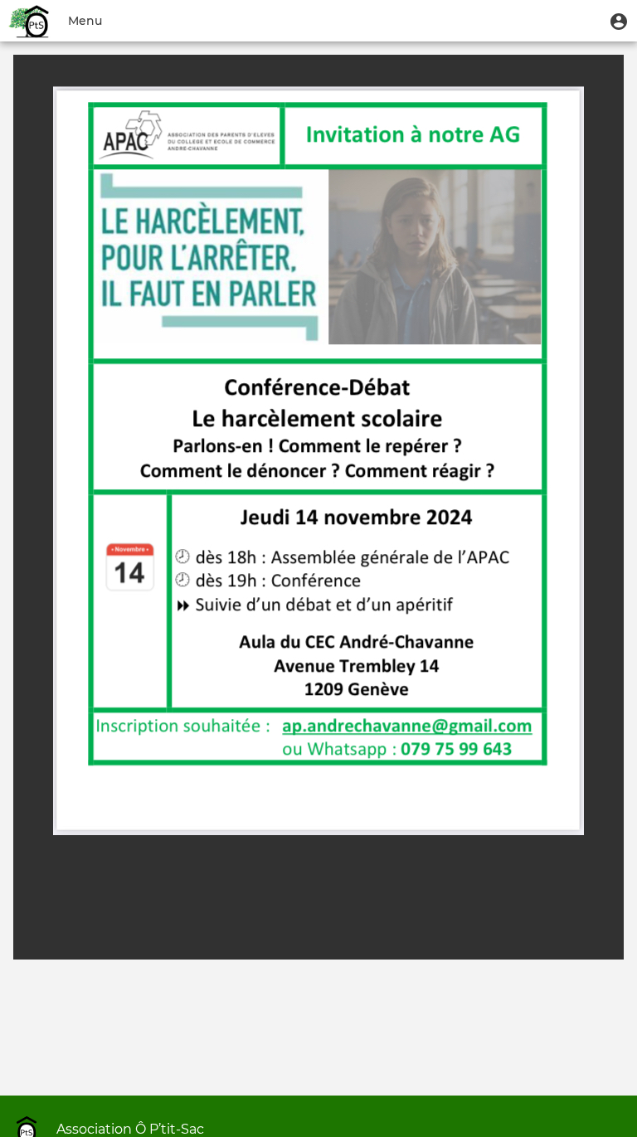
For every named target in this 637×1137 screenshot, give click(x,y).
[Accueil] (30, 20)
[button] (619, 20)
